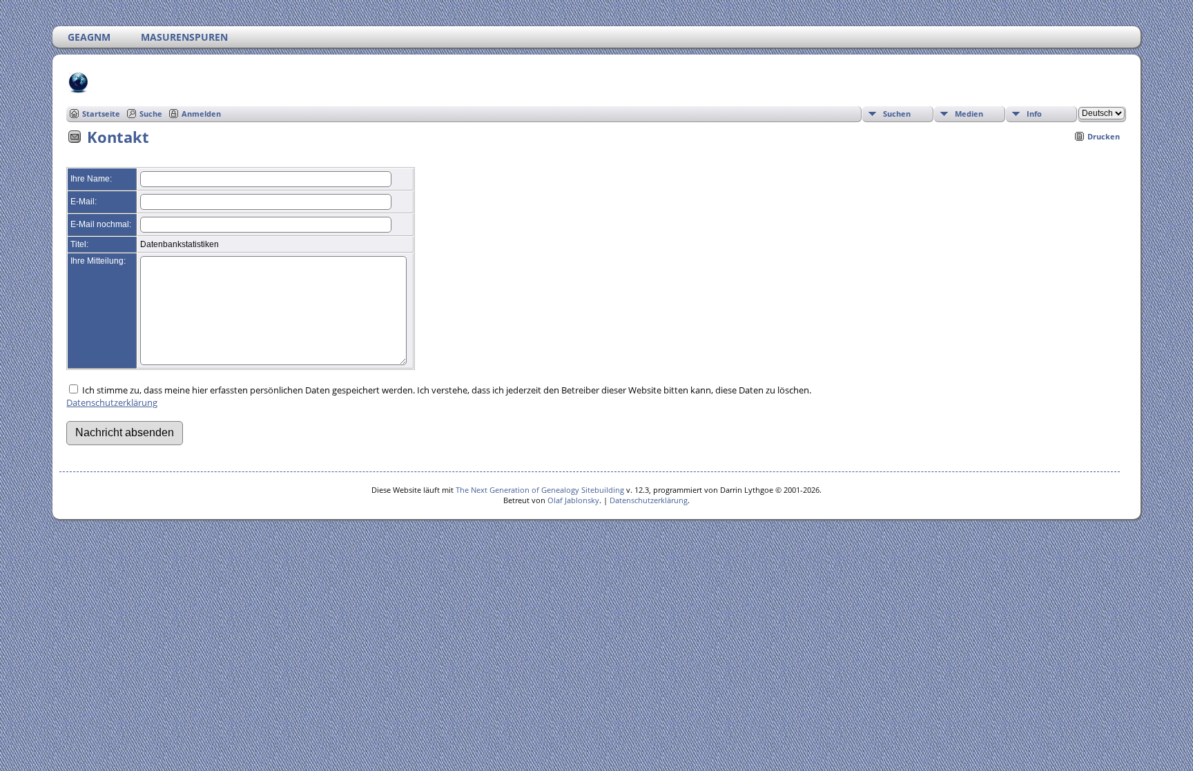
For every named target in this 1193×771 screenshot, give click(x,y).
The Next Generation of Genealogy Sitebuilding (540, 490)
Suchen (897, 113)
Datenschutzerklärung (111, 402)
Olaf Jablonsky (573, 500)
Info (1034, 113)
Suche (150, 113)
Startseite (101, 113)
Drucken (1103, 136)
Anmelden (201, 113)
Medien (969, 113)
